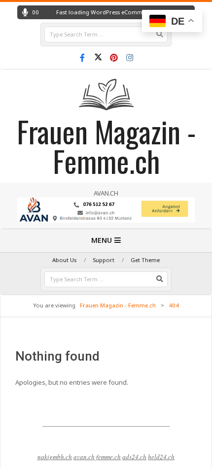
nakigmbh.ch (54, 456)
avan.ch (84, 456)
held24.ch (161, 456)
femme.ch (108, 456)
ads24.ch (134, 456)
